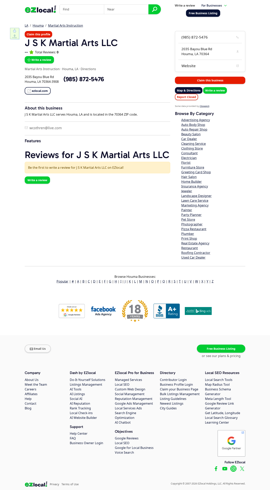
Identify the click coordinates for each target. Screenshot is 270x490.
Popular (62, 281)
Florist (186, 162)
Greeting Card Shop (196, 172)
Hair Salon (189, 177)
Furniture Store (192, 167)
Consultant (189, 153)
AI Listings (77, 394)
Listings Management (86, 384)
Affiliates (31, 394)
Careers (30, 389)
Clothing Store (192, 148)
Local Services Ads (128, 408)
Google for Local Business (134, 448)
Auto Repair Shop (194, 129)
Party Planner (191, 215)
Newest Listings (171, 403)
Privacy (54, 484)
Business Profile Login (176, 384)
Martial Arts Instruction (65, 25)
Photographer (192, 224)
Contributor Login (173, 380)
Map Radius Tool (217, 384)
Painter (186, 210)
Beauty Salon (191, 134)
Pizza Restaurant (193, 229)
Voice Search (124, 452)
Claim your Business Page (179, 389)
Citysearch (204, 106)
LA (26, 25)
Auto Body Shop (193, 124)
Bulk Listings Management (180, 394)
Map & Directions (188, 90)
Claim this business (210, 80)
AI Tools (75, 389)
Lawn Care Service (194, 200)
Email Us (40, 349)
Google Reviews (127, 438)
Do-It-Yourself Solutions (87, 380)
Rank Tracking (80, 408)
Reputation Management (133, 399)
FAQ (73, 438)
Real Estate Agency (195, 243)
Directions (88, 69)
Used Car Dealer (193, 257)
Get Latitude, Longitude (222, 413)
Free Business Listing (221, 349)
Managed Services (128, 380)
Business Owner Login (86, 443)
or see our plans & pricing (221, 356)
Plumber (187, 234)
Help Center (79, 433)
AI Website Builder (83, 418)
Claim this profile (38, 34)
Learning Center (217, 422)
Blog (28, 408)
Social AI (76, 399)
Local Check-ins (81, 413)
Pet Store (188, 219)
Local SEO (122, 384)
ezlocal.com (40, 91)
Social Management (129, 394)
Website (188, 65)
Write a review (185, 5)
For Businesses (211, 5)
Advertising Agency (195, 120)
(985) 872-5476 (194, 37)
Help (28, 399)
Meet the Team (36, 384)
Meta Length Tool (218, 399)
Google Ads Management (134, 403)
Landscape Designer (196, 196)
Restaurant (189, 248)
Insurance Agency (194, 186)
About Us (32, 380)
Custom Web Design (130, 389)
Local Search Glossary (221, 418)
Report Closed (186, 97)
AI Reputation (80, 403)
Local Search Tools (218, 380)
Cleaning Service (193, 143)
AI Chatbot (123, 422)
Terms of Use (70, 484)
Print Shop (189, 238)
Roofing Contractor (195, 253)
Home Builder (191, 181)
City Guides (168, 408)
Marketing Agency (195, 205)
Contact (30, 403)
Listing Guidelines (173, 399)
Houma (38, 25)
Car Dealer (189, 139)
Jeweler (186, 191)
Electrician (189, 158)
